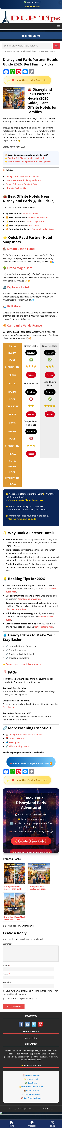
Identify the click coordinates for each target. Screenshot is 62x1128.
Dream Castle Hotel (38, 217)
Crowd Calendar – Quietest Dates (22, 184)
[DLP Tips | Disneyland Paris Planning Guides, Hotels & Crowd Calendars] (30, 16)
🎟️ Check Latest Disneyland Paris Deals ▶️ (31, 763)
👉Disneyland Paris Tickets (31, 1086)
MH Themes (48, 1109)
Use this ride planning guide (22, 519)
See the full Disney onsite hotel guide (26, 158)
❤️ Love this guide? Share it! (29, 80)
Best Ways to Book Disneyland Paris (23, 180)
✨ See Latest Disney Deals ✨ (31, 840)
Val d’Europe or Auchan (29, 599)
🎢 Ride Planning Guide (17, 746)
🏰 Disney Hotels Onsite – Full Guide (24, 734)
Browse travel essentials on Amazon (23, 664)
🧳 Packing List (13, 742)
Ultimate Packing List (16, 188)
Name (6, 965)
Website (7, 982)
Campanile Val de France (44, 229)
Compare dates (32, 6)
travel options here (43, 626)
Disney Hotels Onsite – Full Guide (22, 176)
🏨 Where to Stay (31, 1090)
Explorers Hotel (30, 213)
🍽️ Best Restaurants (31, 1094)
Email (6, 974)
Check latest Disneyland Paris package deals (30, 161)
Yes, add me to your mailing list (21, 998)
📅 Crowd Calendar (15, 738)
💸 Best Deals (31, 1083)
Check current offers (16, 609)
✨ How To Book (31, 1079)
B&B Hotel (34, 225)
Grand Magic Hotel (35, 221)
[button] (58, 26)
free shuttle (8, 707)
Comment (7, 943)
